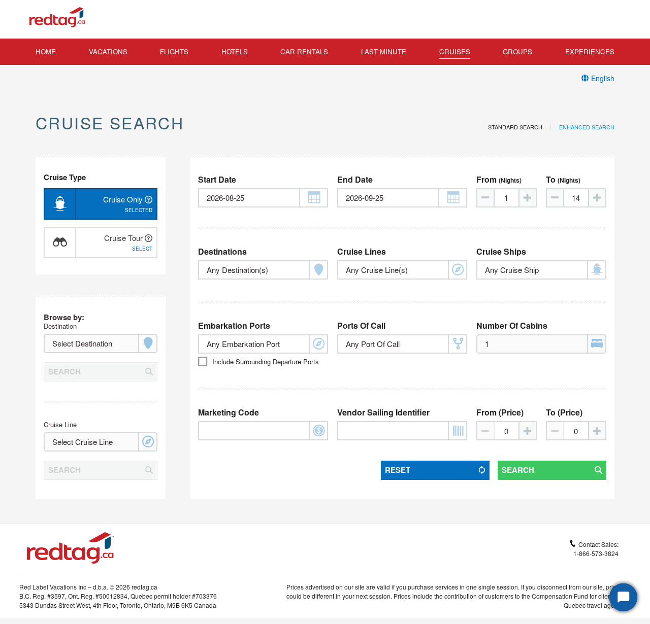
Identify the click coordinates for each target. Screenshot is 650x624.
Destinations (222, 251)
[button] (313, 197)
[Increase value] (527, 197)
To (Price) (564, 412)
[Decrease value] (486, 197)
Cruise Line (60, 424)
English (602, 78)
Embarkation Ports (234, 325)
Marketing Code (228, 412)
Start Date (217, 179)
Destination (60, 326)
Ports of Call (361, 325)
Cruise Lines (361, 251)
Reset (397, 469)
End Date (355, 179)
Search (518, 469)
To (563, 179)
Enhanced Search (586, 127)
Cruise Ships (501, 251)
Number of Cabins (511, 325)
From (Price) (500, 412)
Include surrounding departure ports (265, 361)
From (499, 179)
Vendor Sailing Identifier (383, 412)
